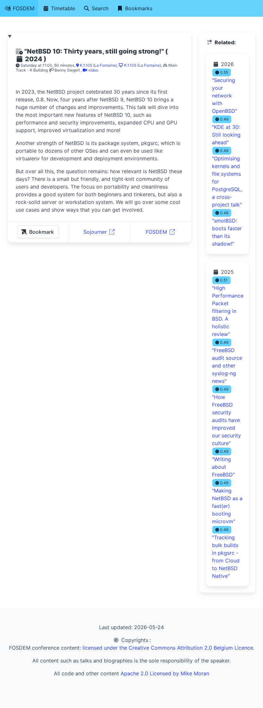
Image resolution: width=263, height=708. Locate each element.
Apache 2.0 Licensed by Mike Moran (165, 673)
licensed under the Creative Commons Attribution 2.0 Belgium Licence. (168, 648)
